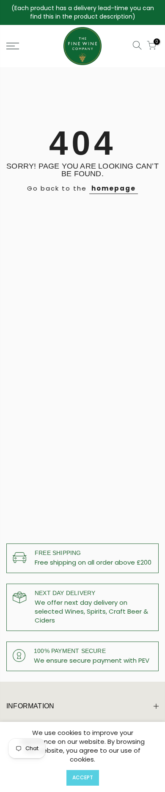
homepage (113, 188)
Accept (82, 777)
